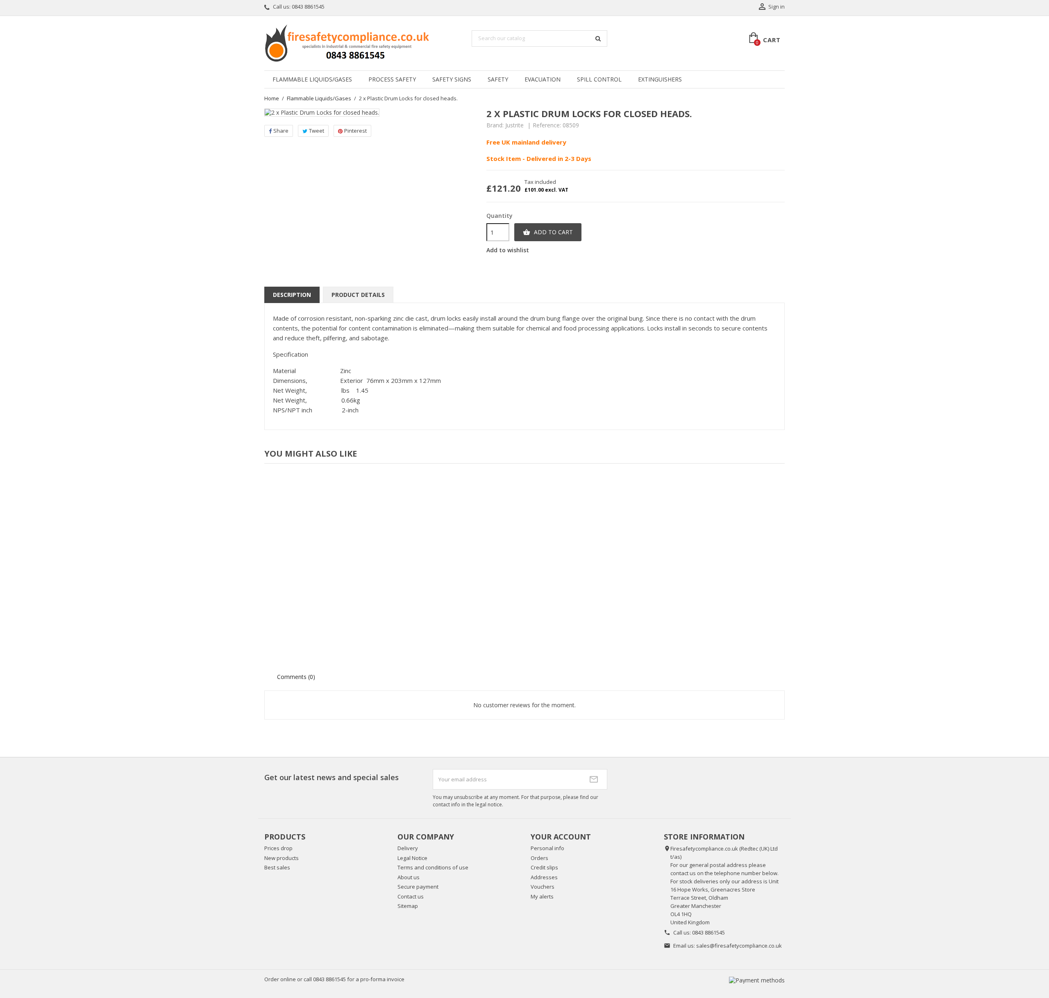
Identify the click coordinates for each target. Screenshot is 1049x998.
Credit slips (544, 867)
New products (281, 858)
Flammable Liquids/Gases (312, 79)
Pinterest (355, 130)
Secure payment (417, 886)
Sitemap (407, 906)
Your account (561, 837)
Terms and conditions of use (432, 867)
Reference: (547, 125)
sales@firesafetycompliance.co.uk (739, 945)
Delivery (407, 848)
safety (498, 79)
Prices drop (278, 848)
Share (280, 130)
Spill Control (599, 79)
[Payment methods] (757, 979)
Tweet (316, 130)
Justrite (514, 125)
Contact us (410, 896)
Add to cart (548, 232)
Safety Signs (451, 79)
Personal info (547, 848)
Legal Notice (412, 858)
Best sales (277, 867)
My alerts (542, 896)
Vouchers (542, 886)
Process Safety (392, 79)
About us (408, 877)
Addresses (544, 877)
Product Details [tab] (358, 295)
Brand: (495, 125)
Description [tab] (292, 295)
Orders (539, 858)
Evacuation (542, 79)
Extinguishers (660, 79)
